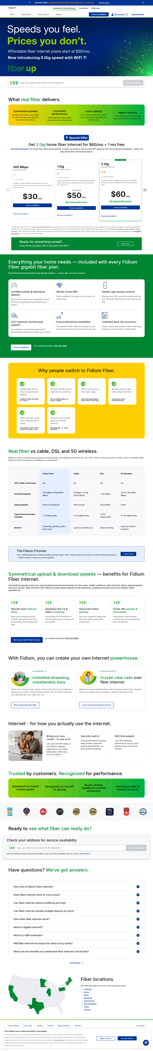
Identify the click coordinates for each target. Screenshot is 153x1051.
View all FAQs (75, 963)
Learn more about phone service (96, 705)
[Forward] (145, 190)
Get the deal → (105, 3)
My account (119, 14)
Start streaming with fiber (25, 705)
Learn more (125, 244)
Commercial (83, 8)
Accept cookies (127, 1038)
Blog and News (64, 1026)
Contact (50, 1026)
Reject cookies (106, 1038)
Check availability (98, 14)
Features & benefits (20, 214)
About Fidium (13, 1026)
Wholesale (96, 8)
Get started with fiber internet (26, 640)
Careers (40, 1026)
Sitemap (78, 1026)
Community (27, 1026)
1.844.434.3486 (137, 14)
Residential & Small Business (64, 8)
